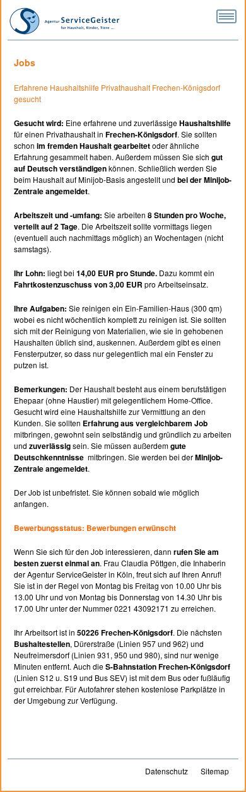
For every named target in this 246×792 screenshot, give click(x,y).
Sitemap (215, 771)
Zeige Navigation (226, 16)
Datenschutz (166, 771)
